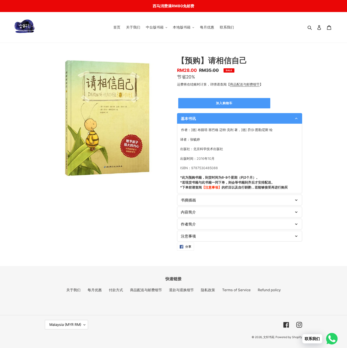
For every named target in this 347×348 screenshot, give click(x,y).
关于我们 (73, 290)
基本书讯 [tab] (188, 118)
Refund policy (269, 290)
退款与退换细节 (181, 290)
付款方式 (116, 290)
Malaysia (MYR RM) (65, 324)
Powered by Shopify (288, 337)
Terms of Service (236, 290)
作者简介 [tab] (188, 224)
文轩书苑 (269, 337)
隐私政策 (208, 290)
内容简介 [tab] (188, 212)
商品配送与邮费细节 (245, 84)
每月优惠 (95, 290)
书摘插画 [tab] (188, 200)
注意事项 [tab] (188, 236)
